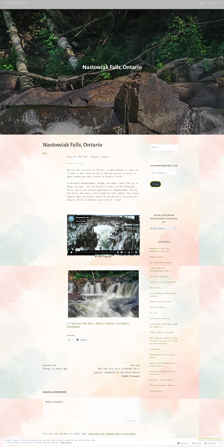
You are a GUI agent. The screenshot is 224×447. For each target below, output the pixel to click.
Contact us (215, 3)
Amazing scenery (156, 257)
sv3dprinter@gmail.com (164, 166)
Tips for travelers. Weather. (162, 385)
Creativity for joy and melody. (163, 282)
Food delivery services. (160, 318)
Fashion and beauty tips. (161, 301)
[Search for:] (164, 147)
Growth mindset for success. (162, 332)
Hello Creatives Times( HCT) (16, 3)
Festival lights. (157, 307)
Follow (155, 184)
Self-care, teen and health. (162, 380)
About (202, 3)
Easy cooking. (156, 288)
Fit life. (154, 313)
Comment (131, 421)
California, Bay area (159, 276)
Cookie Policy (66, 442)
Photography (155, 349)
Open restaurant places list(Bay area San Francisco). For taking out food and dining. (164, 340)
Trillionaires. (156, 391)
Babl (45, 153)
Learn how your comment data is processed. (112, 434)
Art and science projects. (161, 262)
